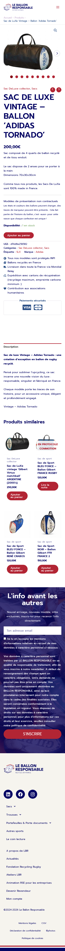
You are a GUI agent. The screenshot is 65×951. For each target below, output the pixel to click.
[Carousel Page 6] (37, 76)
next (57, 53)
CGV (44, 923)
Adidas (39, 252)
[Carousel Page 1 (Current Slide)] (11, 76)
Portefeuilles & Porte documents (26, 823)
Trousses (12, 815)
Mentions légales (27, 923)
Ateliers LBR (13, 875)
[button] (55, 30)
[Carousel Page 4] (27, 76)
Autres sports (14, 831)
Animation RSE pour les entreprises (29, 883)
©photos (50, 930)
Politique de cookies (32, 938)
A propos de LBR (17, 851)
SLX (18, 252)
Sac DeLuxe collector (17, 89)
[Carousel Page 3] (22, 76)
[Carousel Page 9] (53, 76)
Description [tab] (11, 347)
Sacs (34, 89)
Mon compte (14, 899)
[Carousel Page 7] (43, 76)
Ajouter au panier (18, 235)
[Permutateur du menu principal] (57, 7)
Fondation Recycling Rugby (23, 867)
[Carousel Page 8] (48, 76)
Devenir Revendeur (18, 891)
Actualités (12, 859)
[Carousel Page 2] (16, 76)
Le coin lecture (15, 839)
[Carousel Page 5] (32, 76)
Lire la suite (45, 486)
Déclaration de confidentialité (25, 930)
